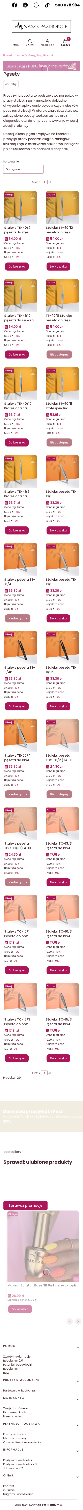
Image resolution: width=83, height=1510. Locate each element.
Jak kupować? (13, 1468)
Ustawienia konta (15, 1412)
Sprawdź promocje (25, 1205)
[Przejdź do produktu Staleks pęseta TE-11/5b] (62, 647)
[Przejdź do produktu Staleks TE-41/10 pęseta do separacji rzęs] (20, 295)
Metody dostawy (15, 1438)
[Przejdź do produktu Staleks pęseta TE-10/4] (20, 559)
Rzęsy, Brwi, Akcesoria (41, 55)
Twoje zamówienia (16, 1408)
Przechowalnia (13, 1416)
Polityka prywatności (17, 1460)
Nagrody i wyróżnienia (18, 1494)
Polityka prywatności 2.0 (20, 1464)
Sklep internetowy (37, 1504)
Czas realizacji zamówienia (22, 1442)
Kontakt (8, 1486)
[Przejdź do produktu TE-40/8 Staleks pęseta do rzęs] (62, 295)
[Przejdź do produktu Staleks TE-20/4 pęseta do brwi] (20, 735)
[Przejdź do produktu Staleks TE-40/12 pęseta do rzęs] (62, 207)
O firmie (9, 1490)
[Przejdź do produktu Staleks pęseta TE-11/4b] (20, 647)
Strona (36, 182)
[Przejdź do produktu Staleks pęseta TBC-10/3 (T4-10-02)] (20, 823)
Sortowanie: (11, 161)
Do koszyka (16, 267)
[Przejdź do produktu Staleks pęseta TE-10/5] (62, 559)
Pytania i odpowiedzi (17, 1365)
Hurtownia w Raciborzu (19, 1390)
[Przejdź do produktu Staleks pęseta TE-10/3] (62, 471)
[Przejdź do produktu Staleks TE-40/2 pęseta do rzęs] (20, 207)
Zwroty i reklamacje (17, 1357)
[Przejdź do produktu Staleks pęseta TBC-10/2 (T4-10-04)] (62, 735)
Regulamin (10, 1369)
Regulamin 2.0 (13, 1361)
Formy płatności (14, 1434)
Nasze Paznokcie (13, 55)
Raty (6, 1373)
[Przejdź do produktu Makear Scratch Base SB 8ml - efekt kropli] (43, 1248)
